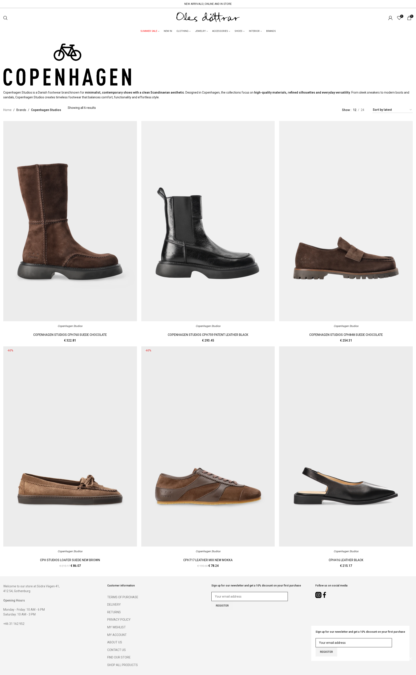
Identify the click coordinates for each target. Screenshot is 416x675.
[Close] (410, 658)
